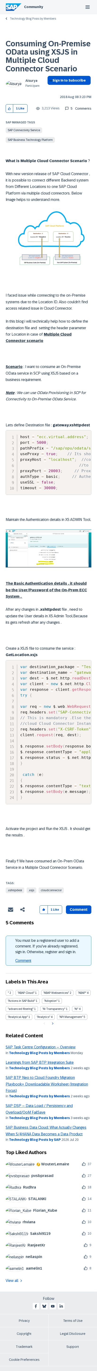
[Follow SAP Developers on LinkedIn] (61, 1306)
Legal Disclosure (72, 1334)
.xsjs (31, 890)
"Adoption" (50, 1001)
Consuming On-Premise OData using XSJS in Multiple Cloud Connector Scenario (48, 56)
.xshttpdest (15, 890)
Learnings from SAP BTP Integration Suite (40, 1062)
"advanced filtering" (20, 1009)
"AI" (76, 1009)
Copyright (24, 1334)
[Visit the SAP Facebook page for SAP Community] (36, 1306)
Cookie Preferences (24, 1360)
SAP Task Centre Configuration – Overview (41, 1047)
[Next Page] (52, 1023)
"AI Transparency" (53, 1009)
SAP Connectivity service (24, 130)
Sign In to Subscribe (69, 80)
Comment (23, 961)
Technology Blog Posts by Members (33, 18)
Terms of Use (73, 1321)
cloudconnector (51, 890)
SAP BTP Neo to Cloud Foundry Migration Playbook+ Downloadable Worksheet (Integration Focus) (47, 1084)
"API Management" (71, 1017)
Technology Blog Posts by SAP (35, 1140)
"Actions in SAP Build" (21, 1001)
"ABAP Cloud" (26, 993)
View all (12, 1281)
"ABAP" (82, 993)
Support (72, 1347)
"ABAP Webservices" (56, 993)
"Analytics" (43, 1017)
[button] (9, 108)
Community (33, 7)
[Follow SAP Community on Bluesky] (44, 1306)
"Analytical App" (18, 1017)
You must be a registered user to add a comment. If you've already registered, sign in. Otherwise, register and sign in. (47, 946)
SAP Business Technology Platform (30, 140)
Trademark (24, 1347)
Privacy (24, 1321)
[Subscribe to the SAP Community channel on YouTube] (53, 1306)
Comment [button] (79, 910)
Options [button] (50, 89)
